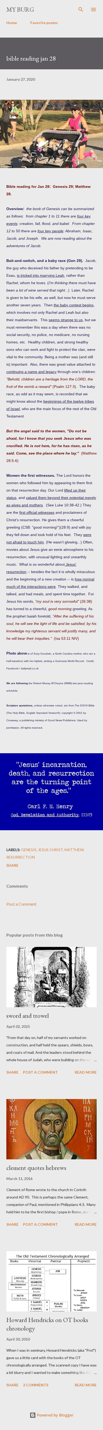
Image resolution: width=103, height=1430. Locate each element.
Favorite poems (44, 22)
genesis (28, 849)
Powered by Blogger (54, 1415)
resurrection (20, 857)
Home (11, 22)
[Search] (81, 9)
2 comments (35, 1385)
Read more (86, 1072)
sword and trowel (27, 1015)
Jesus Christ (50, 849)
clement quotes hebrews (36, 1168)
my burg (20, 9)
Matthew (73, 849)
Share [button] (12, 865)
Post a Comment (21, 903)
